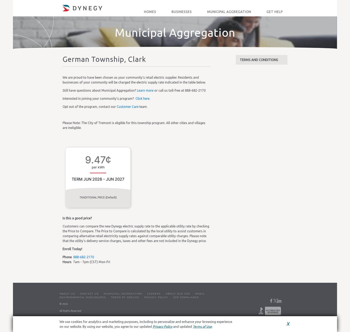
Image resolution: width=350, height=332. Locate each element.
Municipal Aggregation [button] (229, 12)
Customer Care (128, 106)
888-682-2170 (83, 257)
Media (200, 293)
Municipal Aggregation (123, 293)
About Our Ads (178, 293)
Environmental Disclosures (83, 297)
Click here (142, 98)
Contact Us (89, 293)
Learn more (145, 90)
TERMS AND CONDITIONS (259, 60)
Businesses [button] (182, 12)
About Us (67, 293)
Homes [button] (150, 12)
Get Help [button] (275, 12)
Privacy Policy (156, 297)
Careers (154, 293)
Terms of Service (125, 297)
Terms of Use (202, 326)
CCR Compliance (186, 297)
